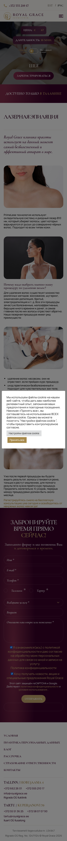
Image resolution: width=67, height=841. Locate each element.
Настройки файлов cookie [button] (24, 433)
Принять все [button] (17, 440)
